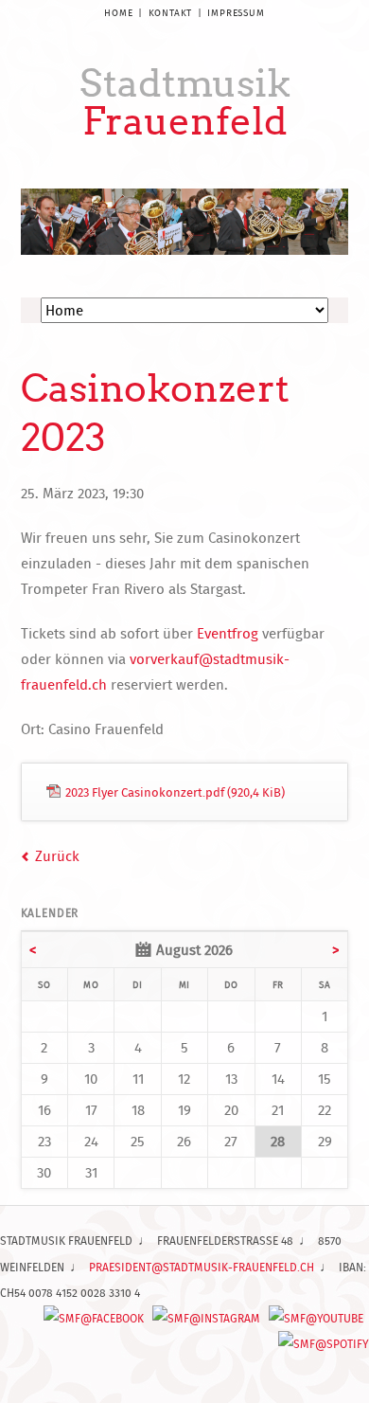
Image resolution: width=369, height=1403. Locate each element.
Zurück (57, 856)
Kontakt (171, 13)
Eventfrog (227, 633)
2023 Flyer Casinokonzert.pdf (175, 791)
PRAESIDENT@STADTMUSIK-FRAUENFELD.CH (201, 1267)
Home (118, 13)
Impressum (236, 13)
